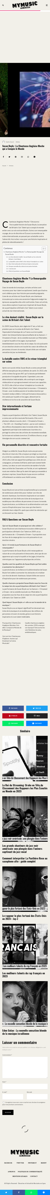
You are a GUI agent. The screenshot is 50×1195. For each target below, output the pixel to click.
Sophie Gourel (10, 142)
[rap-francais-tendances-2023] (25, 946)
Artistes (18, 142)
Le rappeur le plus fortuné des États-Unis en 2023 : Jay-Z (24, 917)
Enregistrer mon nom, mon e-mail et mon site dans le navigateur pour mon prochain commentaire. (23, 1103)
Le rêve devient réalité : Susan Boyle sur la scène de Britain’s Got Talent (25, 258)
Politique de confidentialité (30, 1172)
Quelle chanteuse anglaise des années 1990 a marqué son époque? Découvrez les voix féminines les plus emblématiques (35, 627)
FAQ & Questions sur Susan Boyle (19, 271)
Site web (29, 1092)
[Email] (22, 157)
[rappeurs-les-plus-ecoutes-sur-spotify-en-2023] (25, 758)
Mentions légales (19, 1176)
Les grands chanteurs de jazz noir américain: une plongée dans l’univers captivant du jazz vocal (22, 848)
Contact (34, 1176)
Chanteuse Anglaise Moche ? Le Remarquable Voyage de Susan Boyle (24, 253)
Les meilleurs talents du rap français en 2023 (23, 975)
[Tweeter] (9, 157)
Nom (4, 1082)
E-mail (4, 1092)
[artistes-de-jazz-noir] (25, 819)
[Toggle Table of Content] (42, 249)
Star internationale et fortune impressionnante (23, 264)
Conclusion (12, 269)
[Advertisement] (25, 37)
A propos (11, 1172)
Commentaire (7, 1055)
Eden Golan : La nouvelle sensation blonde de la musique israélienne (24, 1032)
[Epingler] (15, 157)
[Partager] (3, 157)
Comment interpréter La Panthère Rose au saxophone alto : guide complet (24, 860)
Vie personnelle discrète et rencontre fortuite (23, 266)
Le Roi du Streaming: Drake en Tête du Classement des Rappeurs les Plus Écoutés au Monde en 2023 (24, 788)
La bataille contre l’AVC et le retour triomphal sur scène (26, 261)
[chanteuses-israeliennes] (25, 1004)
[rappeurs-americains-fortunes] (25, 889)
